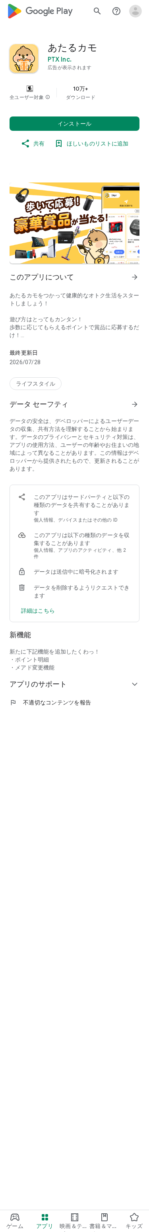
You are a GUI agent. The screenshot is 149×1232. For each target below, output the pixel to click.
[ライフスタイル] (36, 384)
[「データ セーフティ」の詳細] (134, 404)
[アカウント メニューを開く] (135, 11)
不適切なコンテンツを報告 (50, 702)
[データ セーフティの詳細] (38, 610)
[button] (47, 97)
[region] (74, 92)
